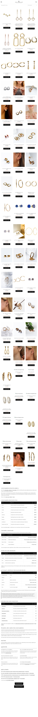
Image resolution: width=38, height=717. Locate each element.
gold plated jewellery (17, 676)
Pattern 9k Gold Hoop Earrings (31, 49)
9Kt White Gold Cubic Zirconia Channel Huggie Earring (18, 444)
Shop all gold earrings (19, 683)
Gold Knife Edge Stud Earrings (31, 169)
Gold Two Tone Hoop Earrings (7, 385)
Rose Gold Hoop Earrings (31, 338)
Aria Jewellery (15, 490)
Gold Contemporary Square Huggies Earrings (6, 97)
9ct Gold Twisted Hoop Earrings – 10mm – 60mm (7, 338)
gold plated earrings (21, 671)
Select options (19, 28)
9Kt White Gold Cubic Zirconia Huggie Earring (6, 409)
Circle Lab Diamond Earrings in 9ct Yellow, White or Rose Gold (19, 24)
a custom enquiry (27, 664)
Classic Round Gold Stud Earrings (31, 288)
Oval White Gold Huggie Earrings (31, 396)
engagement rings (16, 678)
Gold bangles (3, 618)
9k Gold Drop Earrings (19, 48)
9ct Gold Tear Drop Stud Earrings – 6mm (6, 264)
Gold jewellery (4, 606)
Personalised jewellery (10, 678)
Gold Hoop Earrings (31, 462)
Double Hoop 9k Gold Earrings (19, 73)
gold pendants (32, 673)
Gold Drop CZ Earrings (7, 356)
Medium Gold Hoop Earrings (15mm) (31, 193)
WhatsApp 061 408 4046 (19, 686)
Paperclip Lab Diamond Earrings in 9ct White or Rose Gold (6, 49)
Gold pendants (4, 613)
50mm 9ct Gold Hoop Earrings (31, 240)
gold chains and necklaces (13, 673)
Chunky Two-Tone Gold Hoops (31, 314)
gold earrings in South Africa (20, 623)
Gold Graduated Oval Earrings (31, 97)
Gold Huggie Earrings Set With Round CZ (6, 479)
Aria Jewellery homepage (10, 680)
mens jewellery (22, 678)
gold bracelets (19, 673)
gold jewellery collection (8, 490)
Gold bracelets (4, 615)
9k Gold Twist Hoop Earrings (6, 73)
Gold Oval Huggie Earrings (7, 192)
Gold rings (3, 608)
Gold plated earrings (5, 620)
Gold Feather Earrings (19, 168)
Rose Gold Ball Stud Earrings (6, 145)
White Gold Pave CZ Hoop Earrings (6, 444)
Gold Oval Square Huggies (19, 144)
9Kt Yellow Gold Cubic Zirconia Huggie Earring (19, 396)
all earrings (27, 671)
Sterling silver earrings (9, 671)
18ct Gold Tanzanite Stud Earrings (31, 214)
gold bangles (23, 673)
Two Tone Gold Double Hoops (7, 314)
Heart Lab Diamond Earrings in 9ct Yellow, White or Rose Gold (31, 24)
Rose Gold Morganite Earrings (31, 444)
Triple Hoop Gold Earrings (19, 338)
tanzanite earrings (15, 671)
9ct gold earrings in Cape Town (28, 623)
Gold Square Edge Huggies (31, 144)
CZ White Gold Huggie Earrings (19, 372)
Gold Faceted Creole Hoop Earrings (19, 121)
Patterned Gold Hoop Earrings (19, 193)
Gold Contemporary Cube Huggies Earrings (6, 121)
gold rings (26, 673)
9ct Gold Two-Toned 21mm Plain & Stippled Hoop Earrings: (19, 314)
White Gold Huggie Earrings (19, 420)
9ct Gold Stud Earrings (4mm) (7, 24)
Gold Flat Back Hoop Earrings (19, 468)
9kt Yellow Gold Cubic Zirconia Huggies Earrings (31, 433)
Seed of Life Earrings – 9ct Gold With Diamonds (19, 97)
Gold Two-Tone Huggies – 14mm (6, 169)
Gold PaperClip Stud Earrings (6, 290)
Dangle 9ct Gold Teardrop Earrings (31, 73)
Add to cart (7, 27)
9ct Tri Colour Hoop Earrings (7, 217)
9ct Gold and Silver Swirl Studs (19, 240)
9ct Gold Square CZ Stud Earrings (6, 240)
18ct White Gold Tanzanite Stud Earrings (19, 214)
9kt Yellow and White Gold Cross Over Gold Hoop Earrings (7, 466)
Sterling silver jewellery (9, 676)
